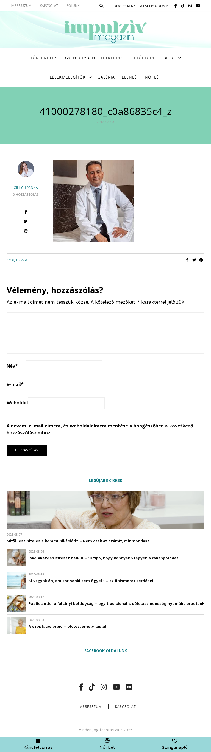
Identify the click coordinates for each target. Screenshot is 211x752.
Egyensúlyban (79, 57)
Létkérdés (112, 57)
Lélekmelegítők (68, 77)
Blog (169, 57)
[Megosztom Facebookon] (187, 260)
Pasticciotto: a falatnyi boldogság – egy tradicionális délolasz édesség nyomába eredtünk (116, 603)
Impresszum (90, 706)
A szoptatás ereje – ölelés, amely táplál (67, 626)
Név (12, 366)
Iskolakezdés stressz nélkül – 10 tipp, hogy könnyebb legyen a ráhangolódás (104, 558)
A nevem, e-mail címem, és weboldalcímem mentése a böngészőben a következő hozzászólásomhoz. (100, 429)
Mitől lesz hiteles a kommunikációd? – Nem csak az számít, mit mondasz (78, 541)
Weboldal (17, 403)
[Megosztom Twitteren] (194, 260)
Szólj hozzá (17, 260)
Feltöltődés (143, 57)
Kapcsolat (125, 706)
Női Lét (153, 77)
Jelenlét (129, 77)
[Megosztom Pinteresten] (201, 260)
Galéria (106, 77)
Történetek (43, 57)
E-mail (15, 384)
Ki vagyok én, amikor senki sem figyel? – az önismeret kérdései (91, 580)
